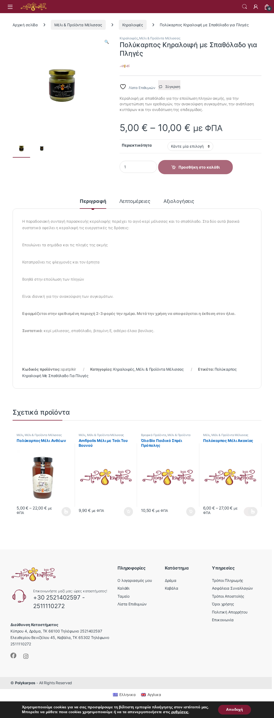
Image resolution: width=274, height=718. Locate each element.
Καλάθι (123, 588)
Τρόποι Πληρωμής (227, 580)
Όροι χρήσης (223, 604)
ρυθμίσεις (180, 712)
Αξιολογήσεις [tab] (178, 201)
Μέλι (20, 435)
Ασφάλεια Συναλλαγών (232, 588)
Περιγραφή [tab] (93, 201)
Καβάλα (171, 588)
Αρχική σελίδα (25, 25)
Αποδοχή (234, 709)
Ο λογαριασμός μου (134, 580)
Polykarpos (25, 682)
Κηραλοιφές (132, 25)
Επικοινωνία (222, 620)
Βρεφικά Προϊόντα (153, 435)
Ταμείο (123, 596)
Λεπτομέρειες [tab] (134, 201)
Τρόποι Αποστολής (228, 596)
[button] (106, 42)
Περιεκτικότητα (137, 145)
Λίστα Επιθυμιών (132, 604)
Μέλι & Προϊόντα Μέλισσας (78, 25)
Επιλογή (64, 511)
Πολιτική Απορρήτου (229, 612)
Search (245, 7)
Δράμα (170, 580)
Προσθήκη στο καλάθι (124, 511)
